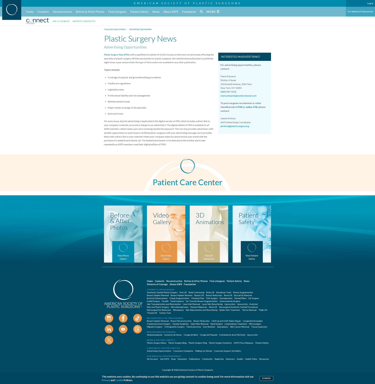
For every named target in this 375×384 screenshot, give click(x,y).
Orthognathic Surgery (174, 326)
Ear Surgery (253, 298)
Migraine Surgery (154, 326)
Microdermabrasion (180, 307)
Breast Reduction (214, 295)
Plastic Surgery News (156, 343)
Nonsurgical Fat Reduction (159, 310)
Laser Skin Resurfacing (212, 304)
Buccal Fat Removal (243, 295)
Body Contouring (196, 292)
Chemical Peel (197, 298)
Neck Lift (213, 307)
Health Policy (251, 359)
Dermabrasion (226, 298)
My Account (152, 359)
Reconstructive (62, 11)
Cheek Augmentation (179, 298)
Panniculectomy (193, 326)
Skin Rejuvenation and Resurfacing (201, 310)
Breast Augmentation (243, 292)
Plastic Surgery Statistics (220, 343)
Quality (240, 359)
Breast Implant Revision (181, 295)
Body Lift (210, 292)
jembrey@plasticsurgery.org (234, 126)
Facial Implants (177, 301)
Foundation (189, 11)
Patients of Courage (157, 284)
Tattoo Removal (249, 310)
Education (182, 359)
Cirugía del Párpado (209, 335)
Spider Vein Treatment (229, 310)
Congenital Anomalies (253, 321)
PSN (240, 106)
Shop (173, 359)
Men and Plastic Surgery (158, 307)
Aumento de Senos (173, 335)
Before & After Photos (90, 11)
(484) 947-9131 (228, 91)
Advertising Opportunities (140, 29)
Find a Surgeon (117, 11)
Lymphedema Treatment (236, 324)
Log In (370, 3)
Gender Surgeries (180, 324)
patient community (84, 21)
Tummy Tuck (165, 313)
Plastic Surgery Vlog (198, 343)
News (156, 11)
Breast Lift (199, 295)
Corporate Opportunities (115, 29)
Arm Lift (183, 292)
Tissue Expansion (259, 326)
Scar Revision (209, 326)
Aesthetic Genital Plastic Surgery (162, 292)
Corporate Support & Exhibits (227, 351)
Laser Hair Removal (191, 304)
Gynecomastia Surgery (229, 301)
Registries (219, 359)
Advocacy (230, 359)
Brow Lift (228, 295)
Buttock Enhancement (157, 298)
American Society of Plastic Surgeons (187, 3)
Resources (264, 359)
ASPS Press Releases (243, 343)
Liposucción (252, 335)
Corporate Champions (183, 351)
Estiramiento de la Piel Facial (232, 335)
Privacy (106, 380)
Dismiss (266, 378)
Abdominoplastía (154, 335)
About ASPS (170, 11)
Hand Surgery (216, 324)
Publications (194, 359)
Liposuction (230, 304)
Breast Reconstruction (181, 321)
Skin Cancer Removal (239, 326)
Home (30, 11)
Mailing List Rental (203, 351)
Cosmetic (43, 11)
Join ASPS (164, 359)
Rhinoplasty (178, 310)
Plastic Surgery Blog (177, 343)
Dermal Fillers (240, 298)
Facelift (165, 301)
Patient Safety (139, 11)
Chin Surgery (212, 298)
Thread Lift (152, 313)
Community (207, 359)
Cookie (119, 380)
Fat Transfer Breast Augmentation (202, 301)
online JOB (251, 106)
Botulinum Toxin (223, 292)
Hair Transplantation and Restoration (164, 304)
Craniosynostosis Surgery (159, 324)
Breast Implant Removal (158, 295)
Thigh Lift (262, 310)
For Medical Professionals (360, 11)
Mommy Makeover (198, 307)
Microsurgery (255, 324)
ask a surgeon (61, 21)
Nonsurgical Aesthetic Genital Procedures (238, 307)
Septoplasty (222, 326)
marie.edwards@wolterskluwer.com (238, 95)
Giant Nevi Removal (199, 324)
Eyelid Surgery (153, 301)
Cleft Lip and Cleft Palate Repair (226, 321)
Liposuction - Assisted (247, 304)
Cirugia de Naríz (191, 335)
